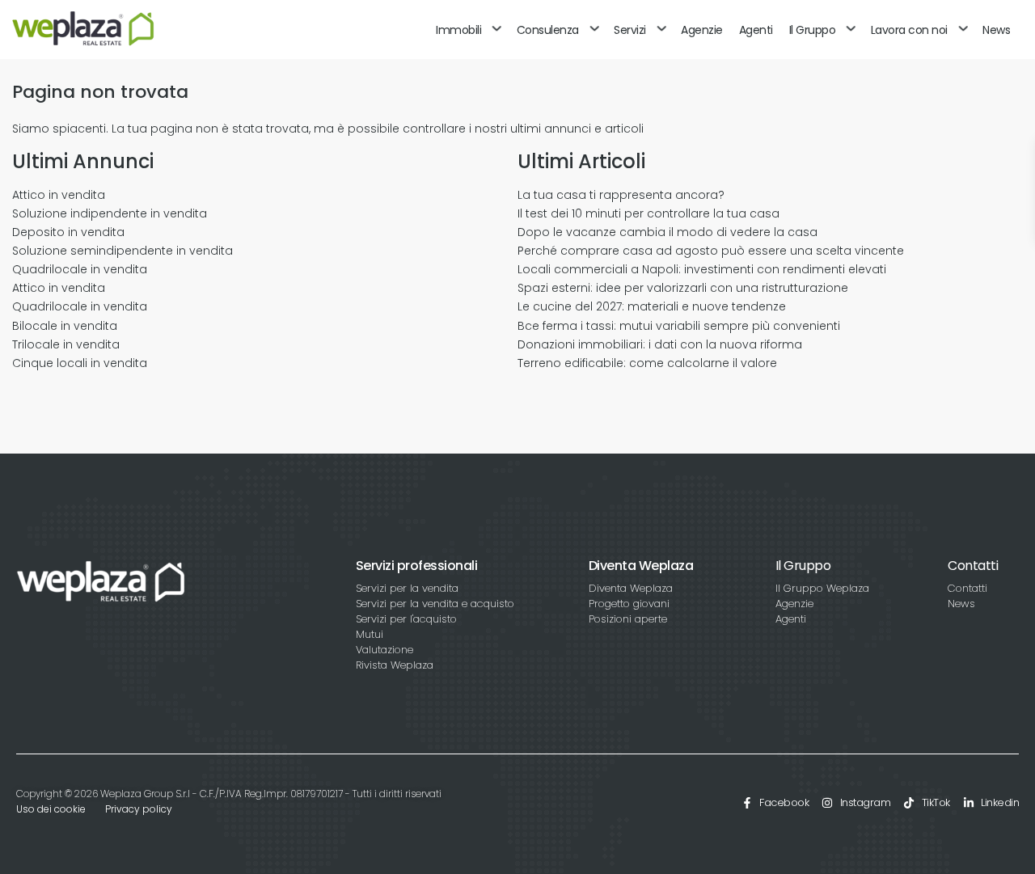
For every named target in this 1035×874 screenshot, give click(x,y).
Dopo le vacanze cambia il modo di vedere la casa (667, 232)
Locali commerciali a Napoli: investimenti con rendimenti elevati (702, 269)
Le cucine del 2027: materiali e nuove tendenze (652, 306)
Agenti (756, 30)
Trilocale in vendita (66, 344)
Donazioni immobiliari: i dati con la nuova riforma (660, 344)
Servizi (630, 30)
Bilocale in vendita (64, 326)
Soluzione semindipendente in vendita (122, 251)
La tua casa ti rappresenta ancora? (621, 195)
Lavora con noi (909, 30)
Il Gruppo (812, 30)
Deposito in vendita (68, 232)
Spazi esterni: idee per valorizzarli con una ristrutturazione (683, 288)
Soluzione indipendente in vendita (109, 213)
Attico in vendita (58, 195)
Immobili (458, 30)
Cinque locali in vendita (79, 363)
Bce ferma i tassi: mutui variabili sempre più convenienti (679, 326)
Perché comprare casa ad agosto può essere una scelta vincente (711, 251)
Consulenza (548, 30)
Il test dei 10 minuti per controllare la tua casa (648, 213)
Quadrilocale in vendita (79, 269)
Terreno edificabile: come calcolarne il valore (647, 363)
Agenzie (702, 30)
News (996, 30)
